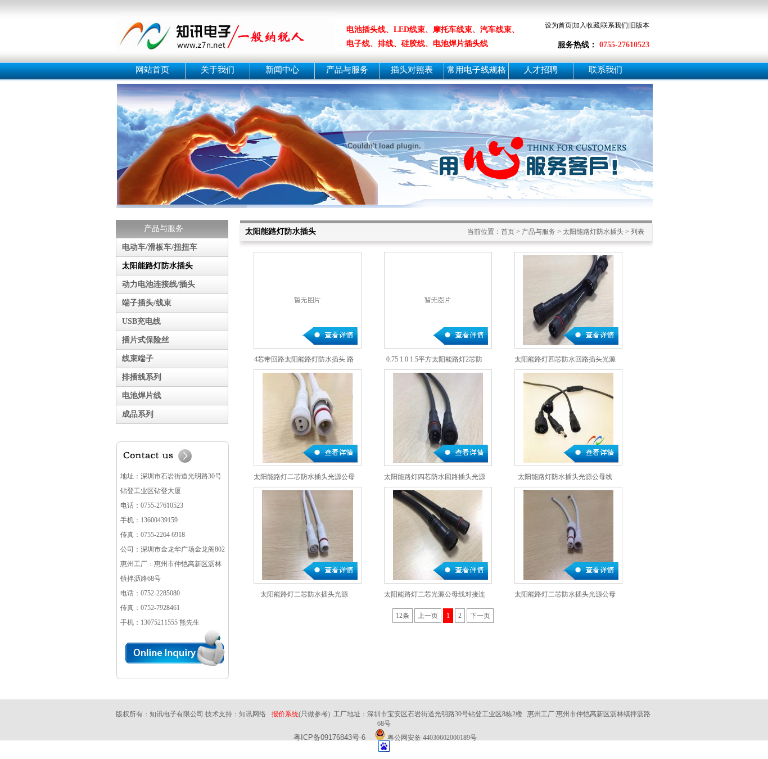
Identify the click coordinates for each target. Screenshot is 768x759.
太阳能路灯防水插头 (157, 265)
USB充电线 (141, 321)
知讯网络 (252, 714)
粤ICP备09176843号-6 (329, 737)
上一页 (428, 616)
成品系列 (137, 414)
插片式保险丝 (145, 340)
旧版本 (639, 25)
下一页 (480, 616)
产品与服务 (538, 232)
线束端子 (137, 358)
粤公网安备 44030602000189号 (431, 737)
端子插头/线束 (146, 303)
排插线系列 (141, 377)
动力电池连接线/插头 (158, 284)
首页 (507, 232)
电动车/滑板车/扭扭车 (159, 247)
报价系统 (285, 714)
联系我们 (614, 25)
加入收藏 (586, 25)
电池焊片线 (141, 395)
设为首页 (558, 25)
